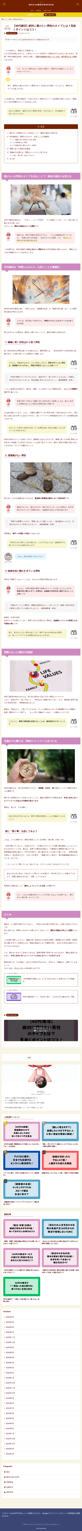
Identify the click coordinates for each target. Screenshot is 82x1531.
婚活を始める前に (11, 33)
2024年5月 (10, 1418)
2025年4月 (10, 1362)
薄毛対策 (9, 1492)
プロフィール (28, 1524)
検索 (29, 1057)
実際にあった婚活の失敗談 (20, 148)
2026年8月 (10, 1317)
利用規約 (71, 1513)
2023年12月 (10, 1438)
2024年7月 (10, 1408)
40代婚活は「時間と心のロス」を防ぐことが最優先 (29, 136)
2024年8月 (10, 1403)
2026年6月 (10, 1322)
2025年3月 (10, 1367)
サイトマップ (38, 1524)
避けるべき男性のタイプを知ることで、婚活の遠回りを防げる (34, 133)
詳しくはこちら (50, 15)
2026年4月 (10, 1332)
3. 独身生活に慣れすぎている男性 (25, 145)
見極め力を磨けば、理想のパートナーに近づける (28, 152)
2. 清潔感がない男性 (20, 142)
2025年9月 (10, 1347)
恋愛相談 (9, 1482)
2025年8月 (10, 1352)
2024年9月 (10, 1398)
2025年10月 (10, 1342)
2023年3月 (10, 1454)
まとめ (12, 158)
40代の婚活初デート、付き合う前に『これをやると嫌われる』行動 (48, 997)
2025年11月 (10, 1337)
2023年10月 (10, 1443)
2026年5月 (10, 1327)
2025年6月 (10, 1357)
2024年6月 (10, 1413)
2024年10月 (10, 1393)
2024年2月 (10, 1428)
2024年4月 (10, 1423)
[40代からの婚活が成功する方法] (41, 4)
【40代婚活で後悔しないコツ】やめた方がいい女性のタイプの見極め (48, 980)
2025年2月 (10, 1372)
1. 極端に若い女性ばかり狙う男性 (25, 139)
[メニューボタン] (77, 4)
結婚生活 (9, 1487)
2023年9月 (10, 1448)
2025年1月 (10, 1377)
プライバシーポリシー (58, 1513)
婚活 (8, 1472)
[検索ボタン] (4, 4)
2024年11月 (10, 1388)
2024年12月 (10, 1383)
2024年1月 (10, 1433)
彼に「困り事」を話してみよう (24, 155)
